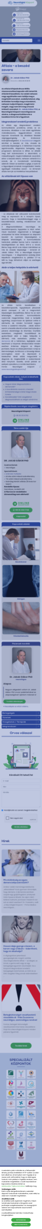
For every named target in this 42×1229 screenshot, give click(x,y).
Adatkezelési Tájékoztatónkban (13, 1186)
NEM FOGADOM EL (21, 1224)
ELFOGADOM (21, 1220)
